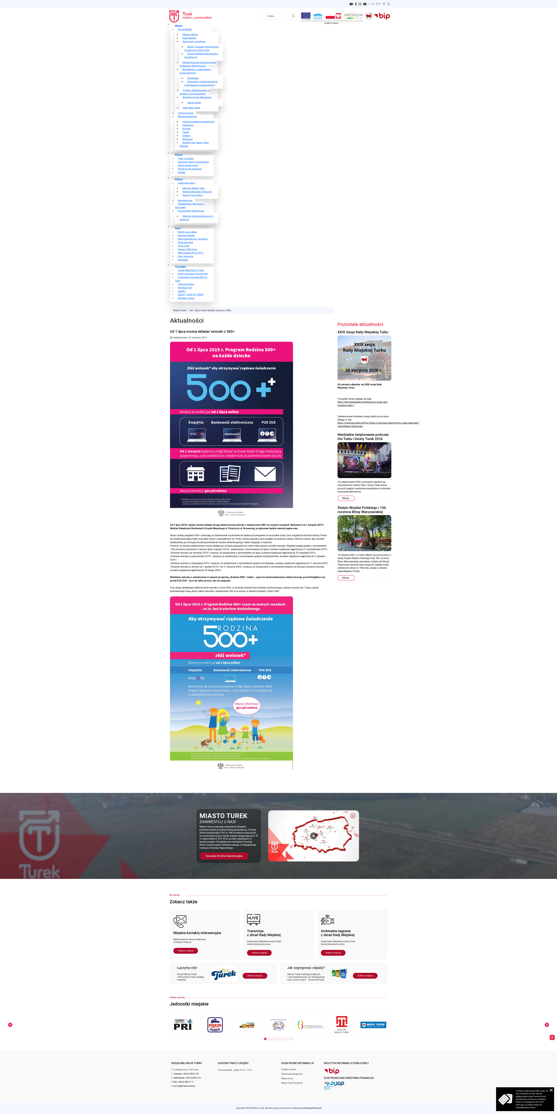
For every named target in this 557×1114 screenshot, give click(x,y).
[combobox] (280, 16)
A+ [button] (373, 3)
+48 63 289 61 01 (193, 1078)
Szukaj (294, 14)
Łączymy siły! (187, 968)
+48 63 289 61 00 (191, 1074)
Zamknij (551, 1090)
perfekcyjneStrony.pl (312, 1108)
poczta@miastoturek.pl (184, 1086)
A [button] (369, 4)
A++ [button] (378, 3)
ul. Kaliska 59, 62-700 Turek (185, 1070)
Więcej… (346, 498)
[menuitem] (178, 25)
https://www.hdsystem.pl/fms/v (354, 423)
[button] (278, 836)
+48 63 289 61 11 (186, 1082)
